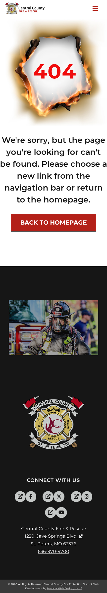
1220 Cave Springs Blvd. (51, 536)
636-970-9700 (53, 551)
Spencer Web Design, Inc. (63, 588)
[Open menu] (96, 8)
